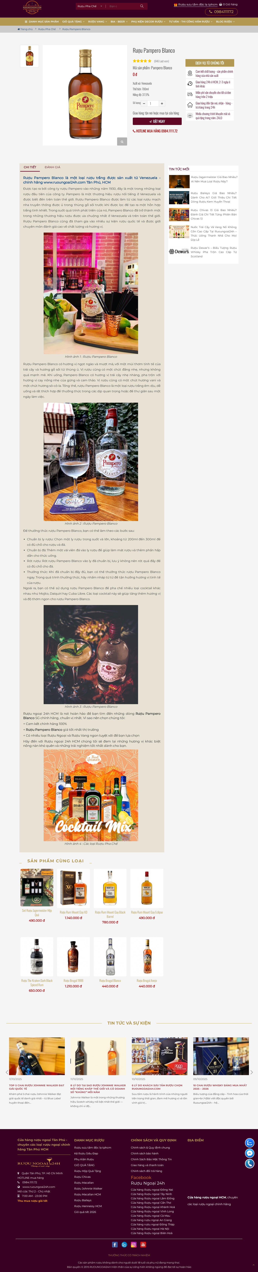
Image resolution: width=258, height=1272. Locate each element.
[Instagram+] (134, 1244)
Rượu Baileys (82, 1200)
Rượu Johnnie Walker (88, 1188)
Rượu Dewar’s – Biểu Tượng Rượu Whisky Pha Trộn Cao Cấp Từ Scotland (214, 252)
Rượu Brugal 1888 (73, 980)
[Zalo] (124, 1244)
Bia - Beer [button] (118, 21)
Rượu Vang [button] (96, 21)
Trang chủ (26, 29)
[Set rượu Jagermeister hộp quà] (36, 887)
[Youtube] (143, 1244)
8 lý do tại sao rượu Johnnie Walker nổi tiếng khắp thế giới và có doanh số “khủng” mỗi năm (36, 1089)
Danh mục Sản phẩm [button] (44, 21)
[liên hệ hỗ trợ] (249, 1143)
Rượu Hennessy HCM (88, 1206)
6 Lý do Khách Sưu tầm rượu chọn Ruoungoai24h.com (95, 1087)
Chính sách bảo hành (144, 1153)
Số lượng (137, 103)
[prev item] (251, 1072)
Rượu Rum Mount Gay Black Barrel (110, 914)
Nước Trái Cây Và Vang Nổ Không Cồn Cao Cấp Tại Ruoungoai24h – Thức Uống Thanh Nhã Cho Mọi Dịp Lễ (214, 233)
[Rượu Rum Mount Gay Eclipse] (146, 888)
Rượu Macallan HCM (87, 1194)
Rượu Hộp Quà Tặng (87, 1171)
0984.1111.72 (29, 1182)
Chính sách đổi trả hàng (146, 1171)
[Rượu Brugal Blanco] (110, 956)
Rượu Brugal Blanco (110, 980)
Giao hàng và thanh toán (147, 1165)
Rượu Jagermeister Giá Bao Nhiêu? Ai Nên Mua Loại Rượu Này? (214, 179)
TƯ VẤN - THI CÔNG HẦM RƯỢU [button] (189, 21)
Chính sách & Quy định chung (150, 1147)
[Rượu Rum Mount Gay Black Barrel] (110, 888)
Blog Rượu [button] (224, 21)
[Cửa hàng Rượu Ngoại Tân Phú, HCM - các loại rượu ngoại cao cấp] (32, 7)
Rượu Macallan (84, 1182)
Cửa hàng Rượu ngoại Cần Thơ (151, 1202)
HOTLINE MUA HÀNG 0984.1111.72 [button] (156, 131)
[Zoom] (122, 141)
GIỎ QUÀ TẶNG (84, 1165)
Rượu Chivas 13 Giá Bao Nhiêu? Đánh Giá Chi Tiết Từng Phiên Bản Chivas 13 (214, 214)
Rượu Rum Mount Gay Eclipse (147, 912)
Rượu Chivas (82, 1177)
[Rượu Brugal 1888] (73, 956)
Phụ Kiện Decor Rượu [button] (147, 21)
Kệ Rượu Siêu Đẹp (86, 1153)
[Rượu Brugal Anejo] (146, 956)
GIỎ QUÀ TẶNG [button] (72, 21)
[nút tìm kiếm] (142, 6)
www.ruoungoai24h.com (65, 182)
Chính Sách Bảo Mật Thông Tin (151, 1159)
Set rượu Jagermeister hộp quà (37, 912)
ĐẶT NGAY (158, 121)
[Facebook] (115, 1244)
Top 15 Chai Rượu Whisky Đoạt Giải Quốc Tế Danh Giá (218, 1087)
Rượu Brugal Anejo (147, 980)
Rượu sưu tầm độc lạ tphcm (92, 1147)
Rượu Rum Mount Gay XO (73, 912)
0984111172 (223, 11)
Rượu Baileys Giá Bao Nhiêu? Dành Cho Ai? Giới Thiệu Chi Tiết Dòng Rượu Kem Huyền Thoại (214, 197)
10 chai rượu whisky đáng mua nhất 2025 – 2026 (158, 1087)
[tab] (30, 167)
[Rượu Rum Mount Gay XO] (73, 888)
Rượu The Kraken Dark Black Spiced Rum (37, 982)
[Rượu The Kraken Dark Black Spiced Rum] (36, 956)
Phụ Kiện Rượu (84, 1159)
